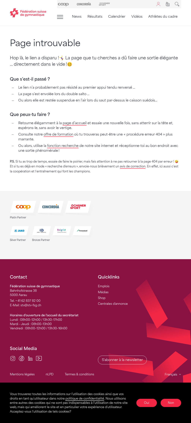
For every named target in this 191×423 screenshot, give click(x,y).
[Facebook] (21, 358)
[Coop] (63, 4)
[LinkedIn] (30, 358)
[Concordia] (84, 4)
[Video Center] (39, 358)
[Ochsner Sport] (104, 4)
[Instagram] (13, 358)
